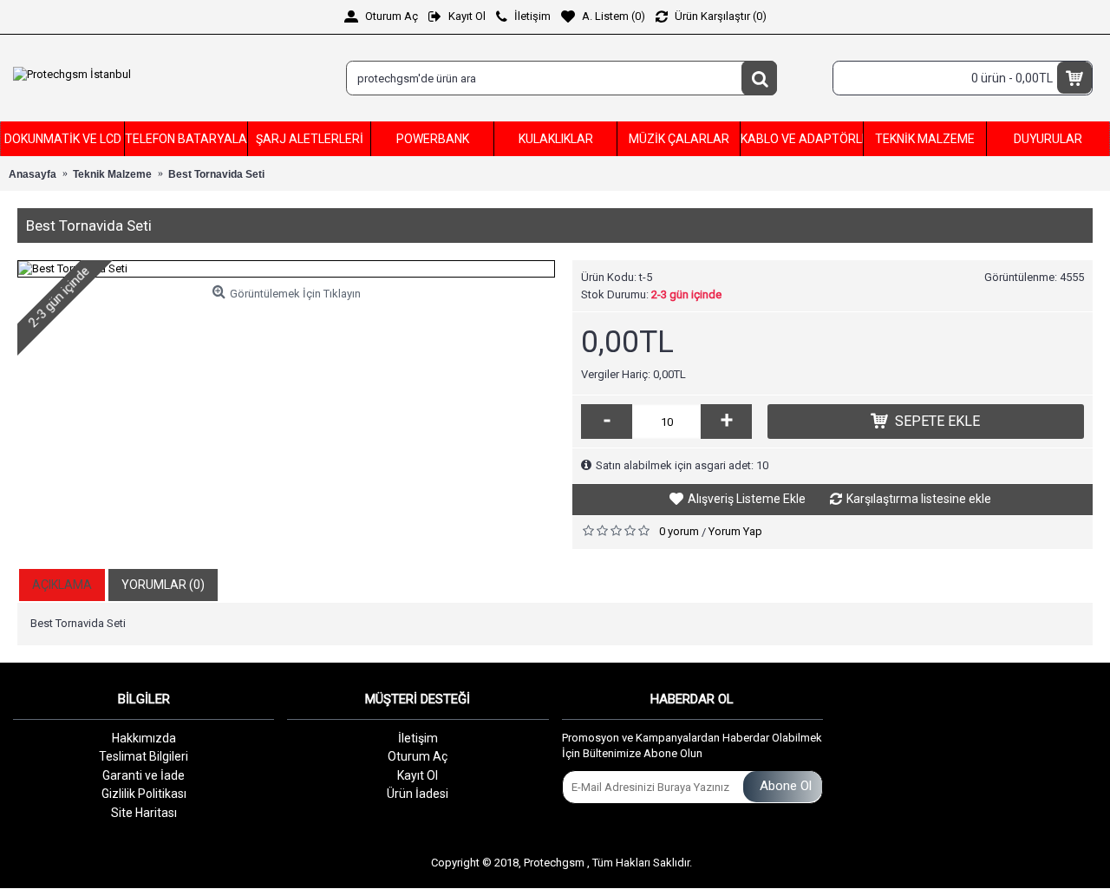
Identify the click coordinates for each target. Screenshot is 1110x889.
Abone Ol (786, 786)
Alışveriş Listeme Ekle (747, 499)
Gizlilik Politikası (143, 794)
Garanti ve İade (143, 775)
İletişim (418, 738)
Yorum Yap (735, 531)
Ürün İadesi (417, 794)
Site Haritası (144, 813)
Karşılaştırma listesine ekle (918, 499)
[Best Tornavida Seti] (286, 269)
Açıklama (62, 585)
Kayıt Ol (417, 775)
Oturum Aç (417, 756)
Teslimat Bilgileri (143, 756)
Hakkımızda (144, 738)
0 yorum (679, 531)
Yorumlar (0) (163, 585)
